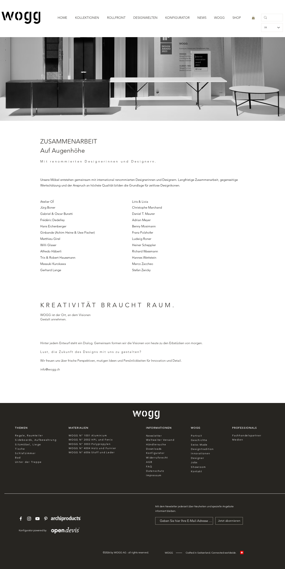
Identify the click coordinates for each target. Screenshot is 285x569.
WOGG (73, 439)
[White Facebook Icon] (20, 518)
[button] (87, 18)
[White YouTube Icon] (37, 518)
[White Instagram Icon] (29, 518)
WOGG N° (76, 435)
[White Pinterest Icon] (45, 518)
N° (81, 439)
